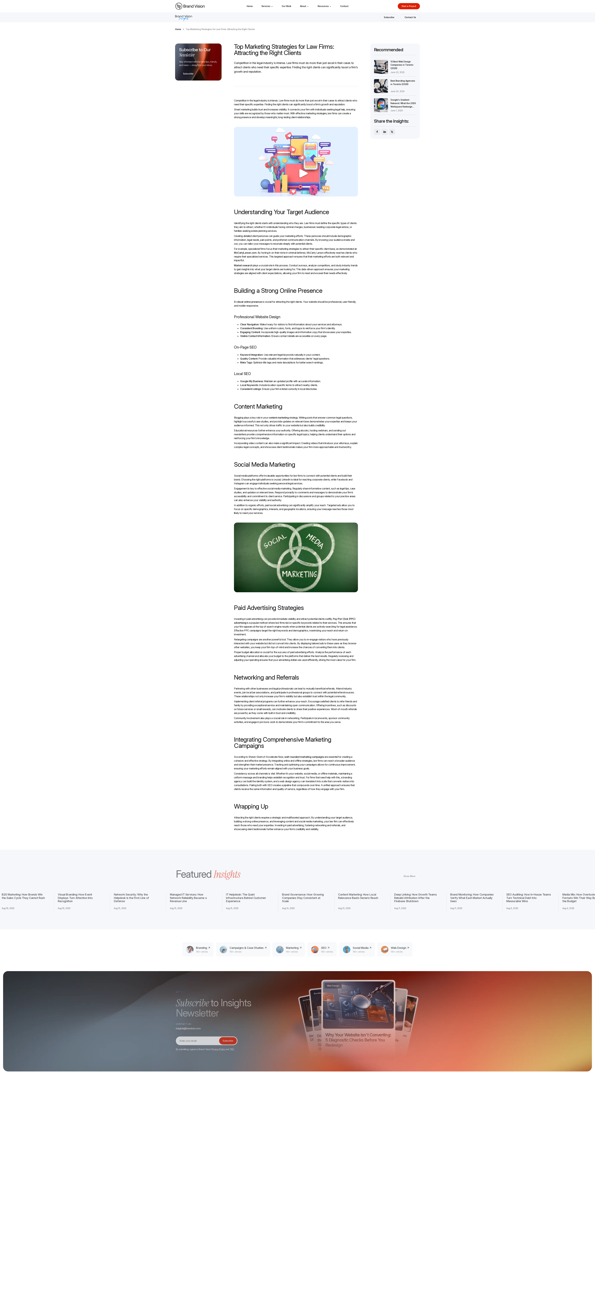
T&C (231, 1048)
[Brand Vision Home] (190, 6)
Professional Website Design (257, 317)
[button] (267, 6)
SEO (269, 785)
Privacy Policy (218, 1048)
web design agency (290, 781)
